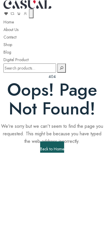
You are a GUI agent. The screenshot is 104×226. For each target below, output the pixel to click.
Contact (9, 37)
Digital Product (16, 60)
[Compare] (13, 14)
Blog (7, 52)
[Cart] (18, 14)
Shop (7, 45)
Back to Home (52, 149)
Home (8, 22)
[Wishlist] (6, 14)
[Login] (25, 14)
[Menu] (31, 13)
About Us (10, 29)
